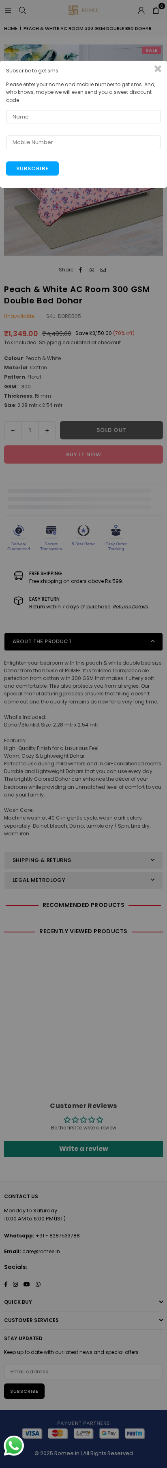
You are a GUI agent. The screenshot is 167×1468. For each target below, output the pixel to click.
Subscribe (32, 168)
